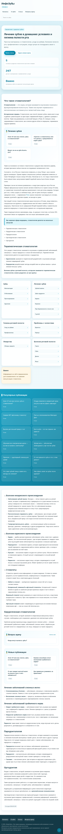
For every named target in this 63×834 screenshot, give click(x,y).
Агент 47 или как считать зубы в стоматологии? (13, 403)
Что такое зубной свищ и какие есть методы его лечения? (14, 474)
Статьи (20, 11)
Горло (37, 346)
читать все (52, 634)
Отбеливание (8, 293)
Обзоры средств (9, 346)
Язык (36, 361)
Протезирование (9, 298)
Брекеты (37, 327)
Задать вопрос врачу (24, 53)
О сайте (13, 11)
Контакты (5, 11)
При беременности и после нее (44, 309)
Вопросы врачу (30, 11)
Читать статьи (10, 53)
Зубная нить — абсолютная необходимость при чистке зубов (44, 446)
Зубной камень (39, 288)
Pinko (28, 195)
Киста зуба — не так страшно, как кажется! (45, 432)
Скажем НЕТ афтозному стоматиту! (14, 416)
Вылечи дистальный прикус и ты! (14, 430)
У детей (37, 314)
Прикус (37, 332)
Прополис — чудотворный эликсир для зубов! (16, 460)
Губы (36, 351)
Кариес (37, 298)
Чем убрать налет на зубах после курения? (45, 474)
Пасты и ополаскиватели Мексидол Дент (45, 417)
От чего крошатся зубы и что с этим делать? (45, 460)
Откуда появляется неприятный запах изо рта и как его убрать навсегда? (46, 403)
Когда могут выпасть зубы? (17, 640)
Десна (37, 356)
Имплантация (8, 288)
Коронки (37, 303)
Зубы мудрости (39, 293)
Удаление (7, 303)
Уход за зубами (9, 327)
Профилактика (8, 332)
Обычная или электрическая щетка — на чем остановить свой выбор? (15, 446)
